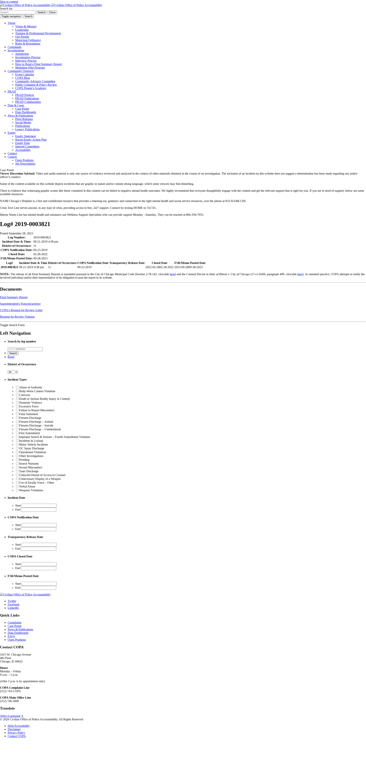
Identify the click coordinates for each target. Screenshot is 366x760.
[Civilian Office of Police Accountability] (51, 5)
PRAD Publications (27, 98)
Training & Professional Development (38, 33)
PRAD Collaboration (28, 101)
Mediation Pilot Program (30, 67)
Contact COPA (17, 736)
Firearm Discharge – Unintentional (40, 429)
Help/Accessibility (19, 725)
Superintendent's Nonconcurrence (20, 303)
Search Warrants (29, 463)
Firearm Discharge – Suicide (36, 425)
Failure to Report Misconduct (36, 410)
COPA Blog (22, 77)
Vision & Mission (25, 26)
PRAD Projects (24, 95)
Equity (12, 132)
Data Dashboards (25, 112)
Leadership (22, 29)
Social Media (23, 122)
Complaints (14, 47)
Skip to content (9, 1)
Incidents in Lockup (31, 440)
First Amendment (29, 433)
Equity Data (22, 143)
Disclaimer (14, 729)
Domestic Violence (30, 402)
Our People (22, 36)
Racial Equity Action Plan (31, 139)
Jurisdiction (22, 53)
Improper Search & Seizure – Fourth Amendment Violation (54, 437)
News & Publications (20, 115)
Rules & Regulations (27, 43)
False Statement (28, 414)
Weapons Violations (31, 490)
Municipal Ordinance (28, 40)
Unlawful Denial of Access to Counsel (42, 475)
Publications (22, 125)
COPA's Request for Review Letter (21, 310)
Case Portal (22, 108)
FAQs (11, 636)
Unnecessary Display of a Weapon (40, 478)
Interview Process (26, 60)
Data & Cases (16, 105)
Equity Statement (25, 136)
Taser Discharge (29, 471)
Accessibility (23, 150)
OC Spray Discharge (31, 448)
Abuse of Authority (30, 387)
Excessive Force (29, 406)
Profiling (24, 459)
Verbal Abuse (27, 486)
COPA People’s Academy (30, 88)
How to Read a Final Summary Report (38, 64)
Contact (12, 153)
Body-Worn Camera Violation (37, 391)
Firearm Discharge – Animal (36, 421)
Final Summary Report (13, 297)
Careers (12, 156)
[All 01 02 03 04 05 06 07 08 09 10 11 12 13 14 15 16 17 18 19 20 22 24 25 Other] (13, 372)
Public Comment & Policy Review (36, 84)
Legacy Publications (27, 129)
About (11, 23)
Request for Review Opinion (17, 316)
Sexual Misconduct (30, 467)
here (172, 274)
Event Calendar (24, 74)
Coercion (24, 395)
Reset (11, 356)
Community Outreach (21, 71)
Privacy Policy (16, 732)
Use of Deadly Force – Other (36, 482)
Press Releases (24, 119)
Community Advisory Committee (35, 81)
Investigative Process (27, 57)
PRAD (12, 91)
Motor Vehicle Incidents (33, 444)
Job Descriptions (25, 163)
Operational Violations (32, 452)
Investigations (16, 50)
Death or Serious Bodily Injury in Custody (44, 398)
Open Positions (24, 160)
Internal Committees (27, 146)
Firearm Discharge (30, 417)
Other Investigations (31, 456)
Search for (6, 8)
